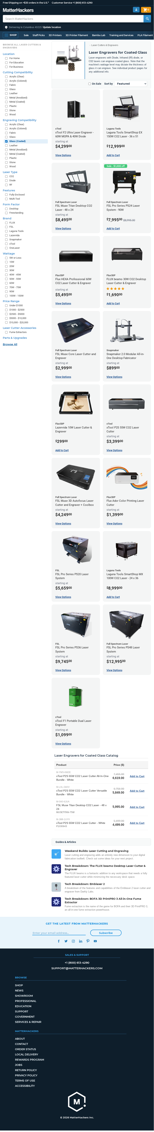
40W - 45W (15, 274)
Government (25, 1016)
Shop (19, 985)
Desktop (13, 208)
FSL (11, 226)
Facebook (58, 941)
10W (11, 261)
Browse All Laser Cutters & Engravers (22, 46)
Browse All (10, 344)
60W (11, 283)
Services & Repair (28, 1022)
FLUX (12, 222)
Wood (12, 114)
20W (11, 266)
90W (11, 291)
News (19, 990)
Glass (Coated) (17, 141)
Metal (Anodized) (18, 97)
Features (9, 190)
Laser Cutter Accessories (19, 328)
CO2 (11, 176)
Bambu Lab (98, 35)
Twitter (66, 941)
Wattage (9, 253)
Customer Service (62, 2)
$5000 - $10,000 (17, 318)
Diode (12, 180)
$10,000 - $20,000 (18, 322)
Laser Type (10, 172)
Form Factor (11, 204)
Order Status (25, 1049)
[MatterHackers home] (18, 10)
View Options (63, 155)
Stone (12, 110)
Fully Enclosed (17, 194)
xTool (12, 243)
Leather (13, 93)
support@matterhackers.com (76, 968)
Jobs (18, 1065)
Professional (25, 1001)
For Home (14, 58)
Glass (12, 89)
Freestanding (16, 212)
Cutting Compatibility (18, 72)
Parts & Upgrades (15, 338)
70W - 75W (15, 287)
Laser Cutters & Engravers (104, 45)
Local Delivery (26, 1054)
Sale (26, 35)
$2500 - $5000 (16, 314)
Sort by (108, 83)
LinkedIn (80, 941)
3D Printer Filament (77, 35)
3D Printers (55, 35)
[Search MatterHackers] (147, 18)
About (20, 1038)
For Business (16, 66)
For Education (16, 62)
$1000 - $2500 (16, 309)
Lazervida (14, 235)
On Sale (96, 83)
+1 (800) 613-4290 (82, 2)
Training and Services (121, 35)
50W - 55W (15, 278)
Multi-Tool (14, 198)
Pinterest (88, 941)
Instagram (73, 941)
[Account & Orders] (136, 10)
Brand (7, 218)
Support (21, 1011)
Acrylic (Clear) (16, 76)
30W (11, 270)
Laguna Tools (16, 231)
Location (9, 54)
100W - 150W (16, 295)
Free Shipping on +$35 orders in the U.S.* (26, 2)
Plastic (13, 106)
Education (23, 1006)
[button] (77, 27)
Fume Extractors (18, 332)
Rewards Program (29, 1059)
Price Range (11, 301)
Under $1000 (16, 305)
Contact (21, 1044)
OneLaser (14, 247)
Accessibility (25, 1086)
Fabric (12, 85)
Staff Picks (39, 35)
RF (10, 184)
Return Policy (26, 1070)
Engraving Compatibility (19, 120)
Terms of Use (25, 1080)
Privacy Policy (26, 1075)
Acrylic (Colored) (18, 80)
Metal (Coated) (17, 101)
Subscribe (106, 933)
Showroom (24, 995)
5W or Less (15, 257)
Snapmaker (15, 239)
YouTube (95, 941)
